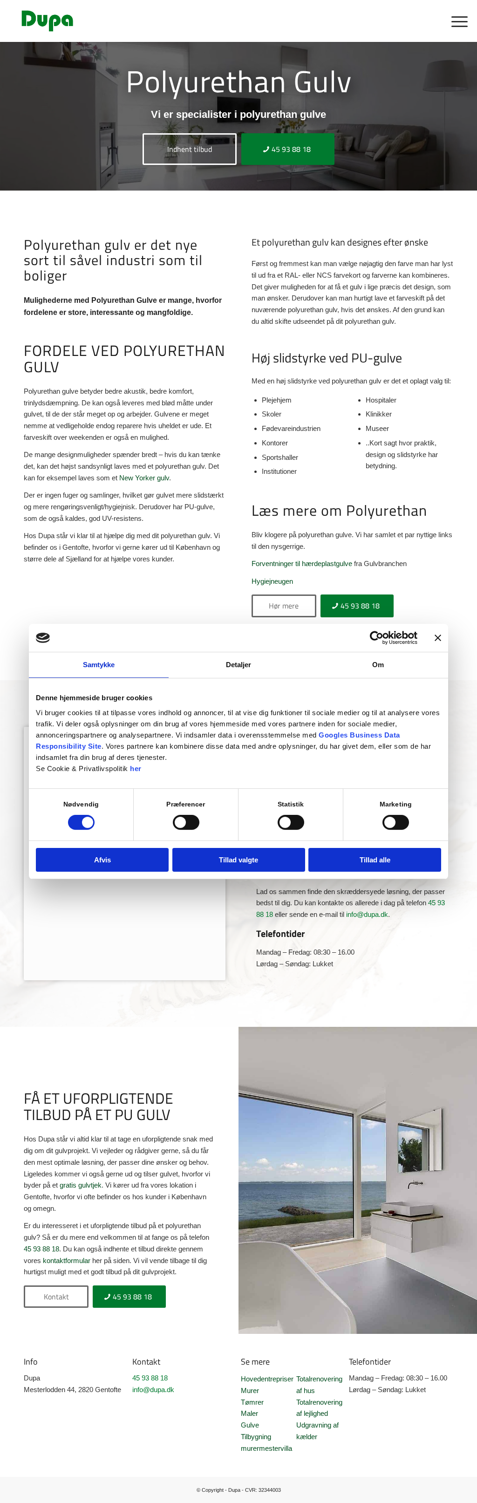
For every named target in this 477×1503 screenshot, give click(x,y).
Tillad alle (375, 860)
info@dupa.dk (367, 914)
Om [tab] (378, 665)
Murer (250, 1390)
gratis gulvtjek (81, 1185)
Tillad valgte (238, 860)
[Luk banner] (438, 638)
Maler (249, 1413)
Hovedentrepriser (267, 1379)
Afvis (102, 860)
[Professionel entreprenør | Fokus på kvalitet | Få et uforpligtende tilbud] (47, 21)
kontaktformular (66, 1260)
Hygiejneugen (272, 581)
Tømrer (252, 1402)
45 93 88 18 (41, 1249)
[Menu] (456, 21)
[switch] (186, 822)
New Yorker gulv (144, 478)
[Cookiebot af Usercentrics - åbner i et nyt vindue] (376, 638)
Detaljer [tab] (239, 665)
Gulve (250, 1425)
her (136, 768)
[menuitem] (456, 21)
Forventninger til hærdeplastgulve (302, 563)
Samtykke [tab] (99, 665)
